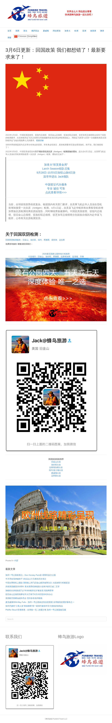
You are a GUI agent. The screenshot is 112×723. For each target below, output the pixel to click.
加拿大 (67, 31)
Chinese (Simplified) (27, 36)
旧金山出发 (56, 462)
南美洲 (93, 31)
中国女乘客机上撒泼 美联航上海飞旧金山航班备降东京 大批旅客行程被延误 (37, 583)
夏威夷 (46, 31)
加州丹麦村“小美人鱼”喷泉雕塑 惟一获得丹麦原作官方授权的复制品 (34, 606)
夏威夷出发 (56, 473)
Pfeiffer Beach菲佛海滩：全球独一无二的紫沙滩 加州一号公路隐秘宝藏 (35, 610)
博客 (9, 38)
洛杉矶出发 (56, 465)
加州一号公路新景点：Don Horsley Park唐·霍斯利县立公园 (30, 575)
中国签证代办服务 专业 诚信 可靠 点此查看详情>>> (56, 188)
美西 (17, 31)
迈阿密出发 (56, 476)
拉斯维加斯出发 (56, 467)
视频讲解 (40, 140)
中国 (16, 560)
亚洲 (84, 31)
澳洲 (102, 31)
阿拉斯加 (57, 31)
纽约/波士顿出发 (56, 470)
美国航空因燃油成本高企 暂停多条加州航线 (23, 598)
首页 (9, 31)
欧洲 (76, 31)
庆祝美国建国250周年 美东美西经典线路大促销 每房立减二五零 (32, 586)
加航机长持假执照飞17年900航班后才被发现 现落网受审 (29, 590)
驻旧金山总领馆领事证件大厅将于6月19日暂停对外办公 (29, 594)
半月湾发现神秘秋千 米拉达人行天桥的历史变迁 (25, 579)
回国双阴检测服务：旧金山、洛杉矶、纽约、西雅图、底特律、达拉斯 (35, 240)
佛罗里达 (35, 31)
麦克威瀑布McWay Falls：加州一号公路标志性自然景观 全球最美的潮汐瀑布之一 (39, 602)
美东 (25, 31)
